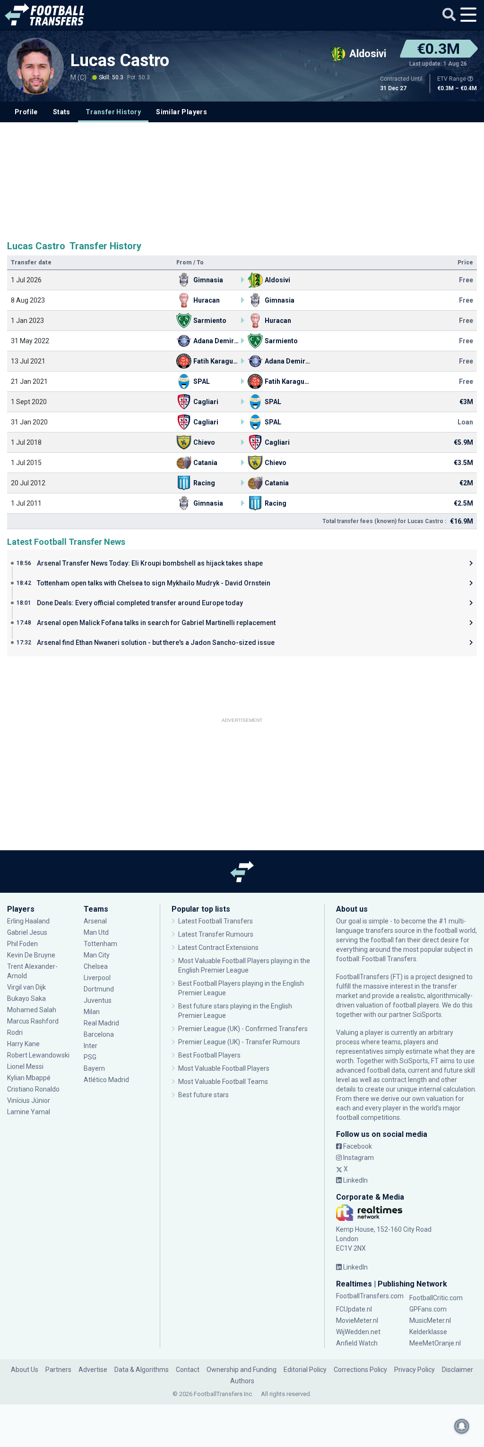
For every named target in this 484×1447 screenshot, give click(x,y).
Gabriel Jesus (27, 932)
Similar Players (181, 112)
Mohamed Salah (31, 1010)
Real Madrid (101, 1023)
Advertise (92, 1369)
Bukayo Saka (26, 998)
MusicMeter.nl (430, 1320)
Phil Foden (22, 944)
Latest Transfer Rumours (215, 934)
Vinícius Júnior (28, 1100)
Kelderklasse (428, 1332)
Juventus (98, 1000)
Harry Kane (24, 1044)
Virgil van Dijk (27, 987)
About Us (24, 1369)
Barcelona (99, 1034)
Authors (242, 1381)
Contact (187, 1369)
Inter (90, 1045)
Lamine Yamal (28, 1112)
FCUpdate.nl (354, 1309)
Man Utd (96, 932)
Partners (58, 1369)
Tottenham (100, 944)
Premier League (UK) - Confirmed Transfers (243, 1028)
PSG (90, 1057)
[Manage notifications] (461, 1426)
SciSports (427, 1014)
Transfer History (113, 112)
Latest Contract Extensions (218, 947)
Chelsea (96, 966)
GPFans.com (428, 1309)
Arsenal (95, 921)
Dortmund (99, 989)
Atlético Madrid (106, 1079)
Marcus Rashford (33, 1021)
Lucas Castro (121, 60)
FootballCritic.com (436, 1298)
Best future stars (203, 1095)
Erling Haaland (28, 921)
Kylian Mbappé (29, 1078)
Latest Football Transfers (215, 921)
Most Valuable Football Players (223, 1068)
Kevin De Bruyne (31, 955)
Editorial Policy (305, 1369)
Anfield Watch (357, 1343)
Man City (97, 955)
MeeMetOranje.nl (435, 1343)
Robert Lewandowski (38, 1055)
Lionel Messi (26, 1066)
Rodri (15, 1032)
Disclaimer (457, 1369)
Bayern (94, 1068)
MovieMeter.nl (357, 1320)
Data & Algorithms (141, 1369)
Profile (26, 112)
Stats (61, 112)
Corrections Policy (360, 1369)
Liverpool (97, 978)
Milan (92, 1011)
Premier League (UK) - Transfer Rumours (239, 1042)
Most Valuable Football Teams (223, 1081)
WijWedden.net (358, 1332)
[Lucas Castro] (35, 66)
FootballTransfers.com (370, 1296)
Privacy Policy (414, 1369)
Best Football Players (209, 1055)
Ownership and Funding (242, 1369)
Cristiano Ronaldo (33, 1089)
